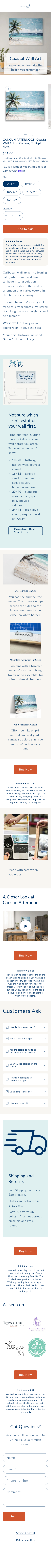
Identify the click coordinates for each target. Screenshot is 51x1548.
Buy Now (25, 769)
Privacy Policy (25, 1540)
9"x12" (11, 183)
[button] (25, 1027)
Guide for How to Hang (18, 339)
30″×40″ (12, 200)
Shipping (11, 158)
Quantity (8, 208)
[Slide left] (18, 135)
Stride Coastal (25, 1533)
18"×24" (12, 192)
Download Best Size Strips (25, 530)
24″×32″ (31, 192)
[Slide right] (33, 135)
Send (13, 1516)
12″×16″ (30, 183)
